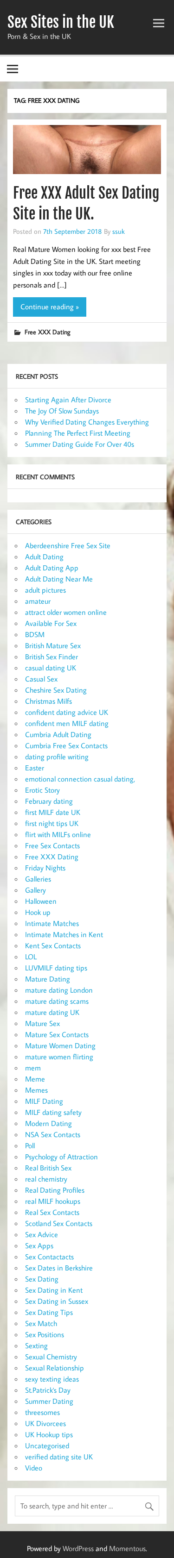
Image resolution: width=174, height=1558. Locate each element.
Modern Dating (48, 1123)
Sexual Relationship (54, 1367)
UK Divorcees (45, 1423)
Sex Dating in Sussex (56, 1301)
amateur (38, 601)
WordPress (78, 1548)
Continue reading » (49, 306)
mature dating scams (57, 1001)
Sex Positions (44, 1334)
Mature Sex (42, 1023)
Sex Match (41, 1323)
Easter (34, 767)
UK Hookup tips (49, 1434)
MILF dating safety (53, 1112)
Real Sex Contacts (52, 1212)
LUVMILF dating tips (56, 967)
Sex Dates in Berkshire (59, 1267)
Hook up (38, 912)
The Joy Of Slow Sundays (62, 410)
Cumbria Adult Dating (58, 734)
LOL (31, 956)
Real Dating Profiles (54, 1190)
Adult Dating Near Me (59, 578)
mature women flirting (59, 1056)
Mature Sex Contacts (57, 1034)
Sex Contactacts (49, 1256)
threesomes (42, 1412)
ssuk (118, 231)
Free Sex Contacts (52, 845)
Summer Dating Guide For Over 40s (79, 444)
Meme (35, 1078)
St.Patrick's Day (48, 1390)
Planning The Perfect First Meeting (77, 433)
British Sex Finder (51, 656)
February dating (49, 801)
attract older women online (66, 612)
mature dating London (59, 990)
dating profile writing (57, 756)
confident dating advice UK (66, 712)
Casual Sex (41, 678)
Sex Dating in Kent (54, 1290)
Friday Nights (45, 867)
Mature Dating (47, 978)
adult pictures (45, 589)
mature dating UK (52, 1012)
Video (33, 1467)
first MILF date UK (52, 812)
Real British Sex (48, 1167)
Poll (30, 1145)
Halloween (41, 901)
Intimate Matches (52, 923)
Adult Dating (44, 556)
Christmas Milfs (48, 701)
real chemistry (46, 1178)
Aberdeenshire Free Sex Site (67, 545)
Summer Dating (49, 1401)
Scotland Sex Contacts (58, 1223)
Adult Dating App (51, 567)
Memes (36, 1090)
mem (33, 1067)
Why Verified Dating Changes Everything (87, 421)
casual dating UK (50, 667)
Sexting (36, 1345)
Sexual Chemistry (51, 1356)
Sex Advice (41, 1234)
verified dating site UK (59, 1456)
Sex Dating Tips (49, 1312)
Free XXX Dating (48, 331)
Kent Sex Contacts (53, 945)
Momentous (127, 1548)
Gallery (35, 890)
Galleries (38, 878)
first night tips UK (51, 823)
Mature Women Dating (60, 1045)
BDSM (35, 634)
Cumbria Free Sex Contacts (66, 745)
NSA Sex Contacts (52, 1134)
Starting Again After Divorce (68, 399)
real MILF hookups (52, 1201)
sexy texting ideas (52, 1378)
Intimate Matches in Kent (64, 934)
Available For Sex (51, 623)
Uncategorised (47, 1445)
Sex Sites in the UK (60, 22)
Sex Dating (41, 1278)
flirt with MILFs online (58, 834)
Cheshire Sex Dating (56, 690)
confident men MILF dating (67, 723)
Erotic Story (42, 790)
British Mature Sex (53, 645)
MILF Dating (44, 1101)
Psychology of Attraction (61, 1156)
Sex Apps (39, 1245)
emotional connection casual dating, (80, 778)
